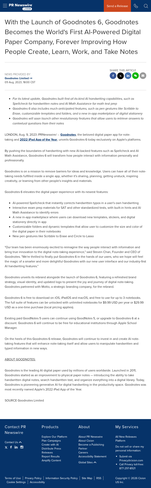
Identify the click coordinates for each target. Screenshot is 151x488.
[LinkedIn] (16, 447)
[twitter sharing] (120, 76)
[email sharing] (143, 76)
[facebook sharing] (113, 76)
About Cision (86, 441)
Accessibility (37, 482)
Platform (120, 441)
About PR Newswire (90, 437)
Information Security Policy (62, 478)
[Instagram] (21, 447)
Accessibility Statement (92, 456)
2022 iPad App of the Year (38, 139)
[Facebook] (11, 447)
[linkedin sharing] (128, 76)
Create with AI (50, 445)
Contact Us (12, 442)
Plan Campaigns (51, 441)
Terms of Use (13, 478)
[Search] (146, 6)
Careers (83, 452)
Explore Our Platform (54, 437)
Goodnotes (68, 134)
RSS (98, 478)
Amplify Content (51, 460)
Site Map (87, 478)
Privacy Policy (33, 478)
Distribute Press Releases (51, 450)
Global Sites (86, 462)
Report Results (51, 456)
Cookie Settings (16, 482)
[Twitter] (6, 447)
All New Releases (126, 437)
